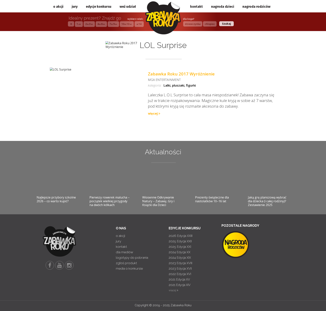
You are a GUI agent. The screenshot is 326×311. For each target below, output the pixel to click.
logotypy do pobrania (132, 257)
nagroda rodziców (256, 7)
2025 (180, 241)
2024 (179, 252)
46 (101, 24)
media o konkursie (129, 268)
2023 (180, 263)
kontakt (196, 7)
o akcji (58, 7)
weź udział (128, 7)
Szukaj (226, 23)
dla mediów (124, 252)
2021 (179, 279)
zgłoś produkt (126, 263)
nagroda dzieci (222, 7)
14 (139, 24)
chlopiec (210, 24)
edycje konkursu (98, 7)
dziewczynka (193, 24)
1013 (126, 24)
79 (113, 24)
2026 (180, 236)
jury (75, 7)
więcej (153, 113)
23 (89, 24)
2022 (180, 274)
